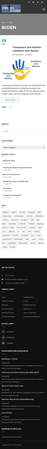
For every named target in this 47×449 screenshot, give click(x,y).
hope (40, 228)
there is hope (23, 243)
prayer (39, 235)
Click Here (5, 437)
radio (27, 239)
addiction (6, 212)
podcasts (15, 235)
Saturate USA (27, 309)
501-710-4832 (9, 275)
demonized (14, 220)
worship (12, 247)
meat (29, 231)
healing (5, 228)
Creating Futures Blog (8, 316)
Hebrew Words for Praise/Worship (15, 181)
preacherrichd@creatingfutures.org (16, 279)
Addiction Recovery (8, 301)
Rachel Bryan (18, 239)
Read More (10, 100)
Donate (26, 301)
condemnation (18, 216)
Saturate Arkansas (7, 309)
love (23, 231)
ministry (36, 231)
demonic (5, 220)
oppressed (6, 235)
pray (32, 235)
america (14, 212)
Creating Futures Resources (32, 316)
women (5, 247)
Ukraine (32, 243)
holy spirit (32, 228)
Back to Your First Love (11, 174)
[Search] (42, 124)
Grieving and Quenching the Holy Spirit (17, 167)
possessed (24, 235)
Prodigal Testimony (30, 305)
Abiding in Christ (9, 160)
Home (3, 297)
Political (29, 55)
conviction (29, 216)
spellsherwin (12, 243)
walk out (40, 243)
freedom (31, 224)
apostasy (22, 212)
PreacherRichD (19, 55)
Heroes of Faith (21, 228)
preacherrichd (7, 239)
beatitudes (31, 212)
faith (32, 220)
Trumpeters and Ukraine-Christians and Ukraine (27, 49)
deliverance (39, 216)
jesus (4, 231)
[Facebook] (10, 107)
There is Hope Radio (30, 313)
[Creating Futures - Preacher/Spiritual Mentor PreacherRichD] (13, 9)
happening (40, 224)
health (12, 228)
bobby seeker (7, 216)
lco (18, 231)
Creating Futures (29, 297)
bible (39, 212)
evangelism (24, 220)
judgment (12, 231)
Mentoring (5, 305)
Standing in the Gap (8, 313)
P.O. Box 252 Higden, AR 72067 (15, 283)
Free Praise (7, 188)
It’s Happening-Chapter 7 (12, 195)
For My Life (22, 224)
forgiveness (12, 224)
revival (34, 239)
